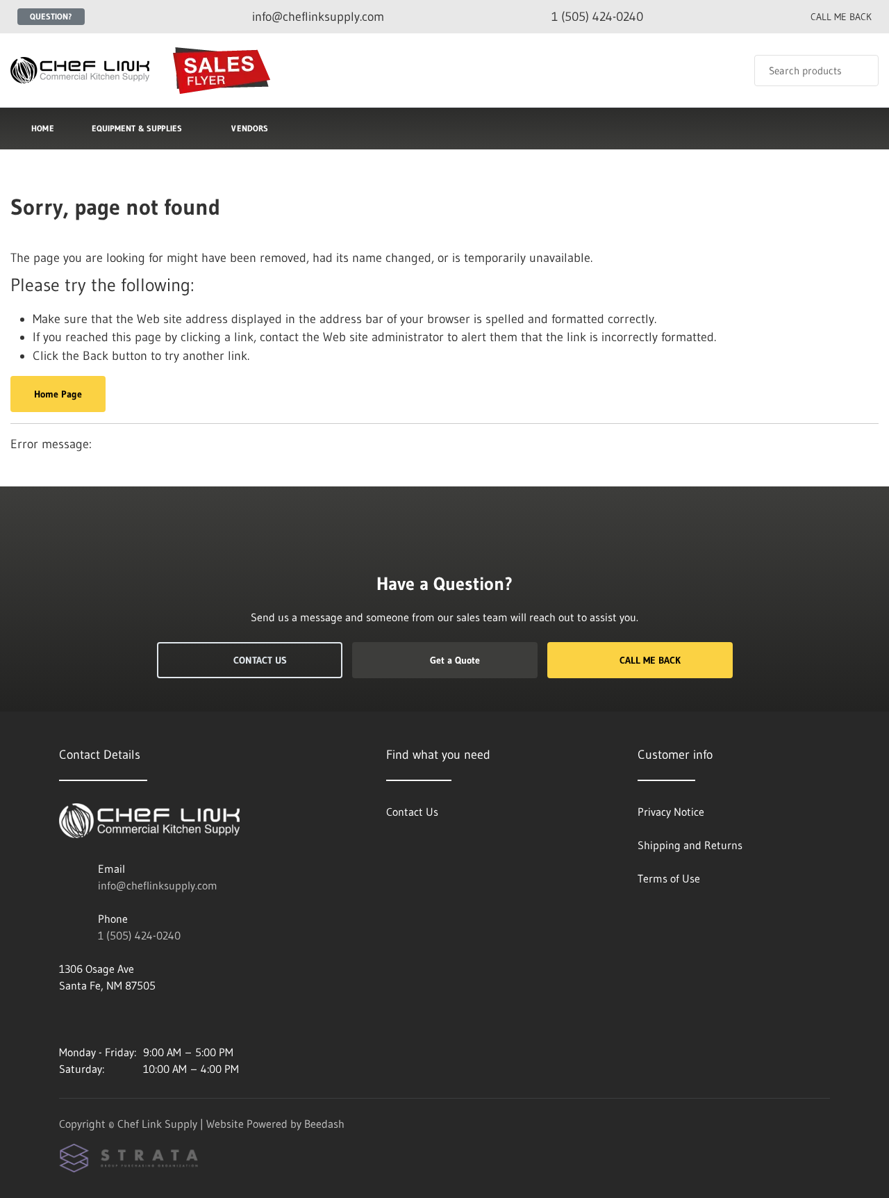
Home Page (58, 394)
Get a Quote (455, 660)
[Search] (859, 70)
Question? (51, 16)
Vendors (249, 128)
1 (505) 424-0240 (139, 935)
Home (42, 128)
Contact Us (260, 660)
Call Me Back (650, 660)
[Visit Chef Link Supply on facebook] (94, 1019)
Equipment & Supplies (137, 128)
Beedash (324, 1124)
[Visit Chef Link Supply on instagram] (65, 1019)
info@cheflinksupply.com (157, 885)
